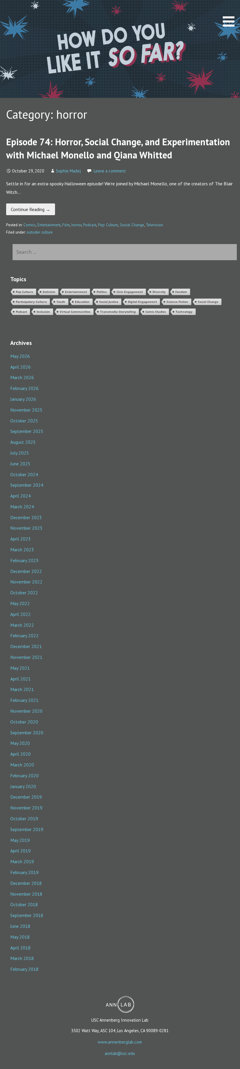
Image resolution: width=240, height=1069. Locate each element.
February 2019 (24, 872)
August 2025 (23, 442)
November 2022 (26, 582)
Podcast (89, 224)
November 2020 (26, 711)
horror (76, 224)
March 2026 (22, 377)
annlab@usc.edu (120, 1053)
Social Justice (108, 302)
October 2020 (24, 722)
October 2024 (24, 474)
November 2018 (26, 894)
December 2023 (26, 517)
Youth (60, 302)
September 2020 (26, 732)
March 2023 (22, 549)
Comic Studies (155, 312)
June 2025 (20, 464)
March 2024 (22, 507)
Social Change (132, 224)
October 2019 (24, 818)
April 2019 (20, 851)
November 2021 (26, 657)
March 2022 (22, 625)
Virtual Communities (75, 312)
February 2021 (24, 700)
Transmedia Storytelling (118, 312)
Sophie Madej (68, 171)
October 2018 (24, 904)
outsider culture (40, 232)
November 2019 (26, 808)
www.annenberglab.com (120, 1042)
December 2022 (26, 571)
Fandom (181, 292)
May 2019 (20, 840)
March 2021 (22, 689)
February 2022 (24, 635)
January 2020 (23, 786)
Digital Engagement (142, 302)
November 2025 (26, 410)
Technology (184, 312)
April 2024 (20, 496)
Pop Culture (108, 224)
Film (66, 224)
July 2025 (19, 453)
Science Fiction (177, 302)
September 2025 (26, 431)
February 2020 (24, 775)
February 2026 (24, 388)
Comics (29, 224)
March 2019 (22, 861)
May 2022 (20, 603)
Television (154, 224)
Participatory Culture (31, 302)
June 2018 (20, 926)
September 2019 (26, 829)
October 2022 (24, 592)
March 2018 (22, 958)
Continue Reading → (30, 209)
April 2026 (20, 367)
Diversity (159, 292)
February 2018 (24, 969)
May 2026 (20, 356)
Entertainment (49, 224)
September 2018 (26, 915)
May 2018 (20, 937)
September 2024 (26, 485)
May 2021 (20, 668)
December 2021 (26, 646)
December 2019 (26, 797)
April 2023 (20, 539)
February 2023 (24, 560)
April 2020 (20, 754)
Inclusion (43, 312)
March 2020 (22, 765)
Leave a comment (110, 171)
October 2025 (24, 421)
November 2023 (26, 528)
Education (82, 302)
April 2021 (20, 679)
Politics (102, 292)
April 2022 (20, 614)
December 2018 (26, 883)
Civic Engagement (129, 292)
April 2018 (20, 948)
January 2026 (23, 399)
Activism (49, 292)
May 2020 (20, 743)
